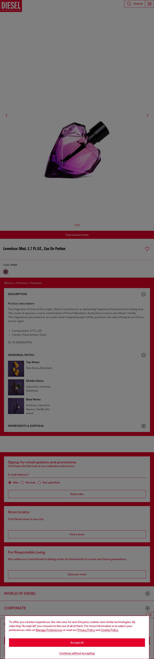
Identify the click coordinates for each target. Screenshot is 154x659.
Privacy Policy (86, 630)
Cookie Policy (109, 630)
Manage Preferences (49, 630)
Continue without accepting (77, 653)
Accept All (77, 642)
